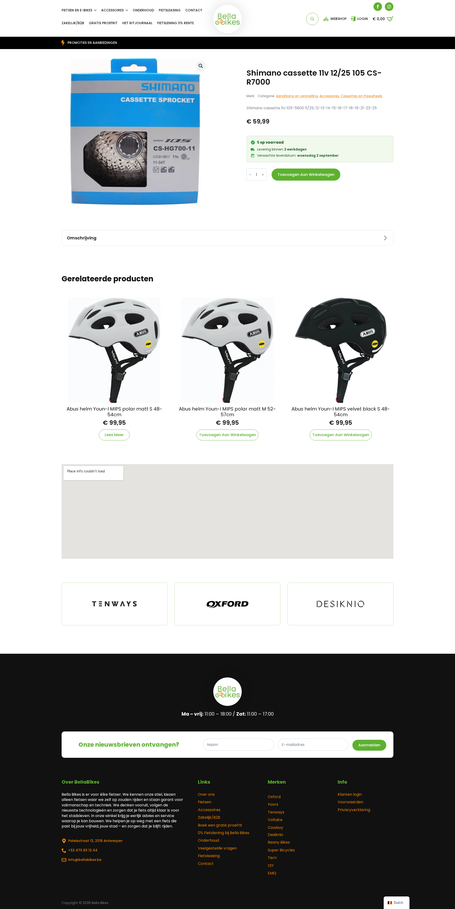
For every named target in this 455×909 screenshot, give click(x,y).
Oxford (274, 796)
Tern (272, 857)
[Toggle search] (312, 19)
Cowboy (275, 827)
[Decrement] (250, 174)
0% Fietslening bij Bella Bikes (223, 833)
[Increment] (262, 174)
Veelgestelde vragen (217, 848)
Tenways (276, 812)
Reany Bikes (279, 842)
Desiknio (275, 834)
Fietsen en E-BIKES (77, 10)
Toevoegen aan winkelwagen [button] (227, 435)
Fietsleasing (170, 10)
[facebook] (377, 6)
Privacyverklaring (354, 810)
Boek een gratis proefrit (220, 825)
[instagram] (389, 6)
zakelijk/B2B (73, 23)
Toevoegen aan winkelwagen (306, 174)
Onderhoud (143, 10)
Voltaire (275, 819)
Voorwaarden (350, 802)
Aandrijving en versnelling (297, 96)
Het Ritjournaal (137, 23)
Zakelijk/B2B (209, 817)
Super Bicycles (281, 850)
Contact (193, 10)
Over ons (206, 794)
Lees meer (114, 435)
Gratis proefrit (103, 23)
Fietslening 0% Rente (175, 23)
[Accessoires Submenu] (128, 10)
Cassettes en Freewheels (361, 96)
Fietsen (204, 802)
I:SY (271, 865)
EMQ (272, 873)
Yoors (273, 804)
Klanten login (350, 794)
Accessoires (112, 10)
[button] (201, 66)
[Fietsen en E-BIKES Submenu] (96, 10)
